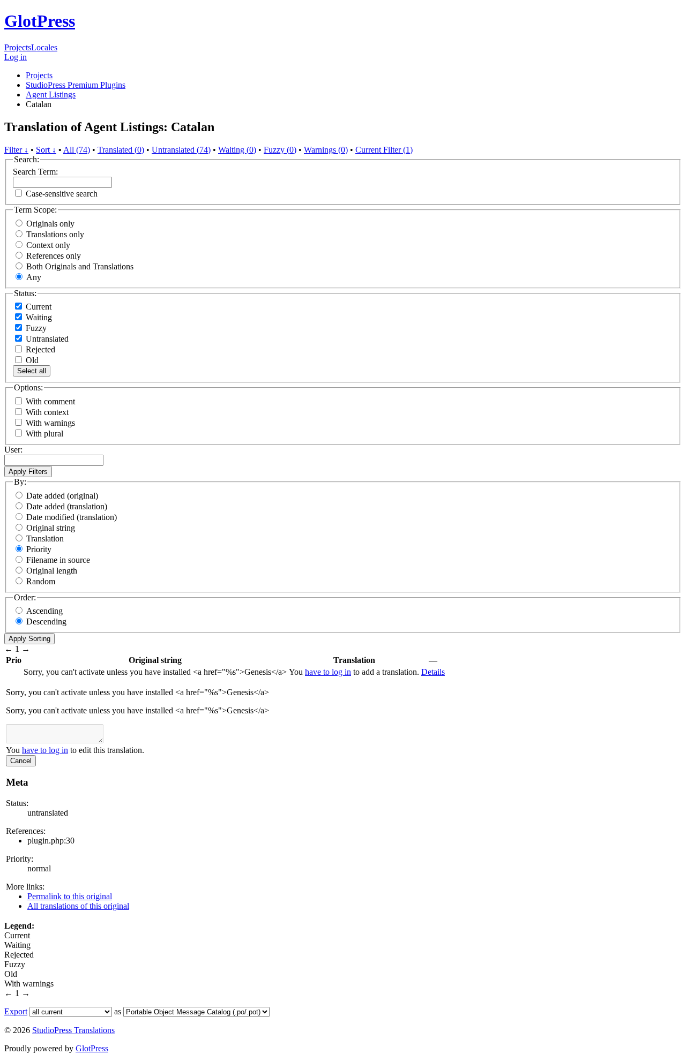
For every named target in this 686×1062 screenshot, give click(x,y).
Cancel (21, 761)
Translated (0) (121, 149)
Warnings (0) (326, 149)
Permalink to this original (69, 896)
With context (47, 412)
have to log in (328, 671)
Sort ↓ (46, 149)
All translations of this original (78, 905)
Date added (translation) (66, 506)
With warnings (50, 422)
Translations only (55, 234)
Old (31, 360)
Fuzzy (35, 328)
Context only (48, 245)
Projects (17, 47)
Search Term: (35, 171)
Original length (51, 570)
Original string (50, 527)
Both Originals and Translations (79, 266)
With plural (44, 433)
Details (433, 671)
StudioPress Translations (73, 1030)
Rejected (39, 349)
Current (37, 306)
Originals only (50, 223)
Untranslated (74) (181, 149)
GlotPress (39, 21)
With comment (50, 401)
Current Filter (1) (384, 149)
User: (13, 449)
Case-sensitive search (62, 193)
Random (40, 581)
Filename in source (58, 559)
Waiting (38, 317)
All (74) (76, 149)
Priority (38, 549)
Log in (15, 57)
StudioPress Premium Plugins (75, 84)
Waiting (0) (237, 149)
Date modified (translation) (71, 517)
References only (53, 255)
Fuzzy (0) (280, 149)
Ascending (44, 610)
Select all (31, 371)
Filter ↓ (16, 149)
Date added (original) (62, 495)
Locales (44, 47)
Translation (45, 538)
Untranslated (46, 338)
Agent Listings (51, 94)
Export (15, 1011)
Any (33, 277)
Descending (46, 621)
